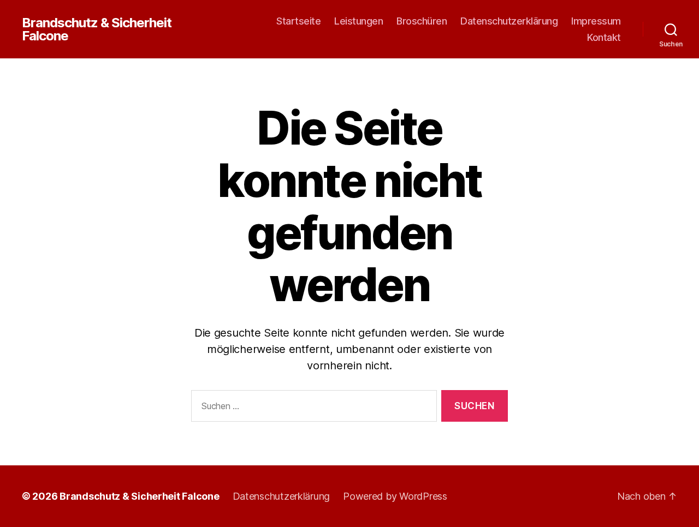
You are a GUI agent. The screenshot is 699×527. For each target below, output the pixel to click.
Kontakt (604, 37)
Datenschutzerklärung (509, 21)
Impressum (596, 21)
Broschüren (421, 21)
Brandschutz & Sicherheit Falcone (96, 29)
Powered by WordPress (395, 496)
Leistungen (358, 21)
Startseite (298, 21)
